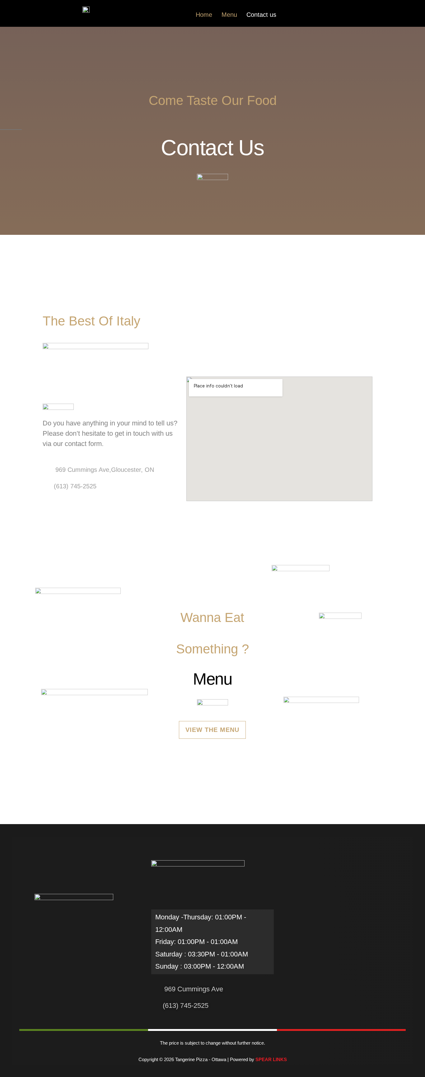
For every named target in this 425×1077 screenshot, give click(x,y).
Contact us (261, 14)
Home (204, 14)
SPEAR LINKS (271, 1059)
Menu (229, 14)
